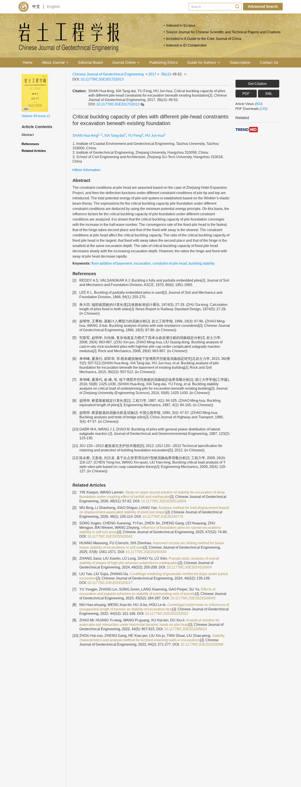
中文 (36, 6)
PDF (246, 93)
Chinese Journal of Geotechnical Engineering (108, 74)
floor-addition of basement (111, 263)
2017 (152, 74)
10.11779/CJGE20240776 (162, 516)
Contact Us (269, 62)
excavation (142, 263)
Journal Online (124, 62)
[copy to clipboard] (142, 104)
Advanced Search (263, 6)
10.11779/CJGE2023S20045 (193, 598)
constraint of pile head (169, 263)
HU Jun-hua (154, 135)
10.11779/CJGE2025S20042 (109, 536)
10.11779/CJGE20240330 (146, 552)
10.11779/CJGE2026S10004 (163, 501)
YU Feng (135, 135)
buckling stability (202, 263)
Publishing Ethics (163, 62)
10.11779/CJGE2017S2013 (102, 79)
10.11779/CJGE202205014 (185, 629)
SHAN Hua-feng (85, 135)
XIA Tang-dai (114, 135)
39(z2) (166, 74)
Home (27, 62)
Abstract (28, 134)
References (30, 144)
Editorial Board (90, 62)
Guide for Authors (201, 62)
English (53, 6)
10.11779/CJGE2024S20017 (109, 583)
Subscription (240, 62)
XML (268, 93)
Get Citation (257, 84)
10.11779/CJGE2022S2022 (166, 613)
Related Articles (34, 151)
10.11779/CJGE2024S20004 (189, 567)
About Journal (53, 62)
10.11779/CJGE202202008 (201, 644)
